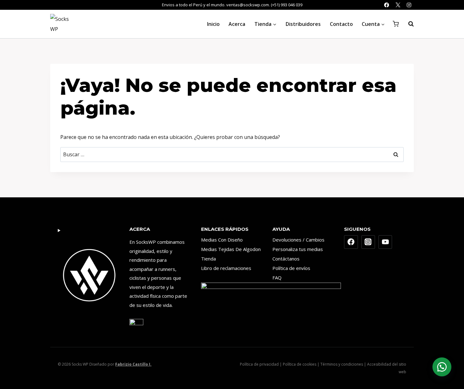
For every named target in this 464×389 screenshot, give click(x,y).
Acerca (237, 24)
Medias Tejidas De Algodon (231, 249)
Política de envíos (291, 268)
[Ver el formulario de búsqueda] (408, 24)
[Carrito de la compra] (396, 24)
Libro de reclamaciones (226, 268)
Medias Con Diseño (222, 239)
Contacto (341, 24)
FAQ (277, 277)
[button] (441, 366)
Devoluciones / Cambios (298, 239)
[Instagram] (409, 5)
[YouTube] (385, 242)
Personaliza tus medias (297, 249)
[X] (398, 5)
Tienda (208, 258)
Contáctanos (286, 258)
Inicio (213, 24)
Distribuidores (303, 24)
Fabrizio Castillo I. (133, 364)
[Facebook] (387, 5)
